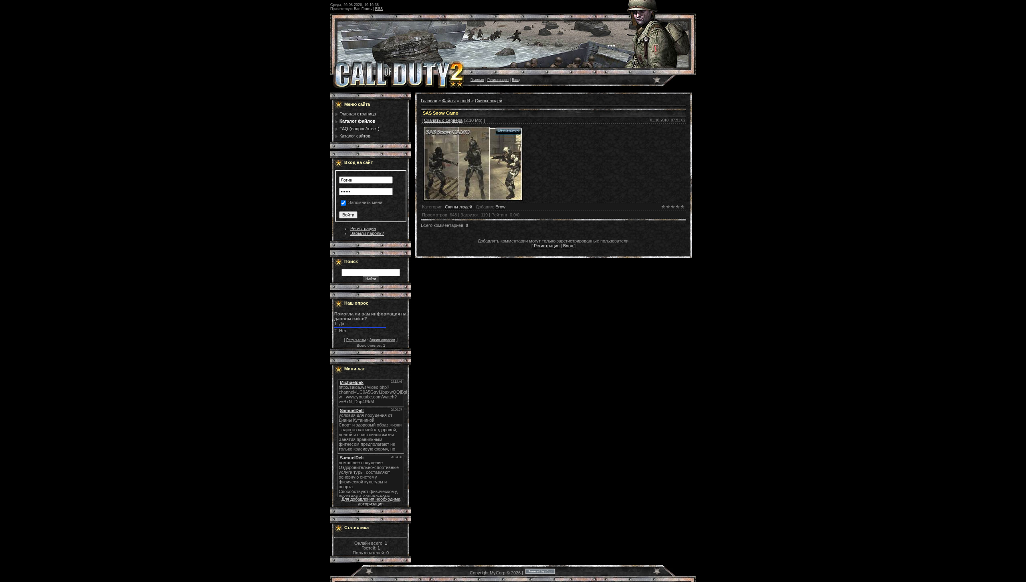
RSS (379, 9)
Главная (477, 80)
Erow (500, 206)
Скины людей (488, 100)
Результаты (356, 340)
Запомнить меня (365, 202)
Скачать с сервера (443, 120)
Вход (516, 80)
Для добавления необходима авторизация (370, 501)
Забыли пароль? (367, 233)
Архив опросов (382, 340)
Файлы (449, 100)
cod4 (465, 100)
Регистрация (498, 80)
